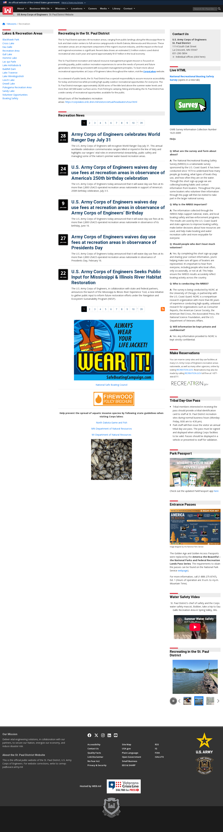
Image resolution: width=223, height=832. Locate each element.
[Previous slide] (179, 700)
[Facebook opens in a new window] (89, 735)
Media (103, 8)
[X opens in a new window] (96, 735)
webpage (183, 570)
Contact (128, 8)
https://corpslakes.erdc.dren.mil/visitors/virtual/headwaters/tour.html (101, 101)
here (216, 491)
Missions (60, 8)
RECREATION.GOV (185, 369)
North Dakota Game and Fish (111, 422)
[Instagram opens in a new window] (103, 735)
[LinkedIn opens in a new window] (109, 735)
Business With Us (40, 8)
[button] (74, 2)
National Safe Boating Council (111, 384)
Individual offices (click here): (191, 56)
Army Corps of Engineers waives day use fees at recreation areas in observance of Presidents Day (113, 242)
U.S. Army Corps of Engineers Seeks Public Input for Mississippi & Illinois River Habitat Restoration (116, 277)
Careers (92, 8)
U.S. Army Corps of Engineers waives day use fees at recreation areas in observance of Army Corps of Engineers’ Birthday (118, 207)
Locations (77, 8)
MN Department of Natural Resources (111, 428)
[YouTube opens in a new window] (115, 735)
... (137, 121)
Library (116, 8)
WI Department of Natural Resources (111, 434)
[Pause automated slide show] (173, 700)
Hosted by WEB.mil (90, 786)
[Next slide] (218, 700)
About (21, 8)
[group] (195, 677)
